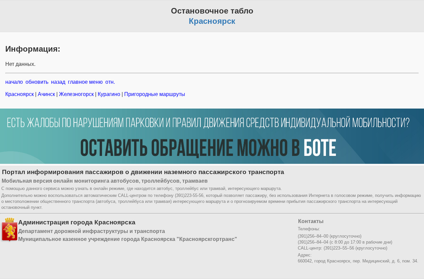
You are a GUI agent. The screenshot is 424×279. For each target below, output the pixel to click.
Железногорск (76, 94)
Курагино (109, 94)
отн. (110, 82)
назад (58, 82)
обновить (37, 82)
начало (14, 82)
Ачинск (46, 94)
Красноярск (20, 94)
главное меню (85, 82)
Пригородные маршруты (154, 94)
